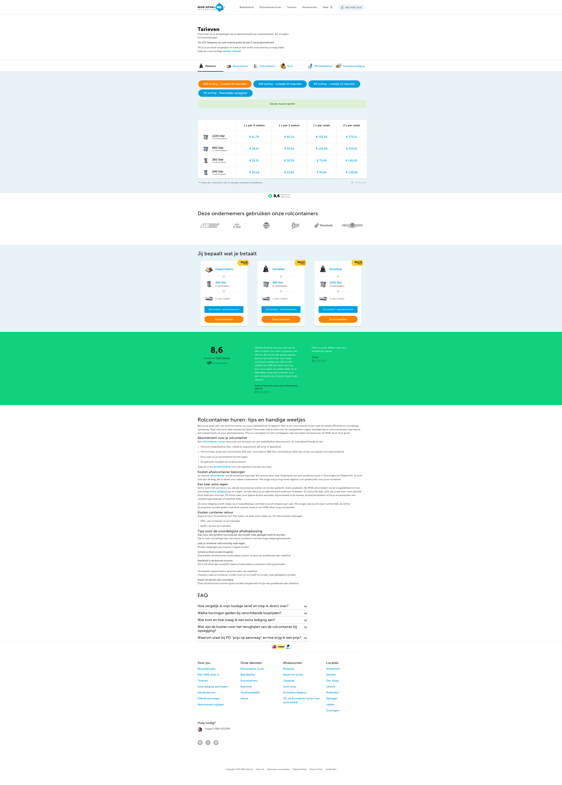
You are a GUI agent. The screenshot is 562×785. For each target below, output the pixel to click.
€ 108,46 (352, 172)
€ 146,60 (352, 160)
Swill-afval (289, 686)
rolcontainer (217, 475)
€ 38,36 (289, 160)
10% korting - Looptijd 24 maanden (280, 83)
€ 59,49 (322, 172)
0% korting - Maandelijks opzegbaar (225, 93)
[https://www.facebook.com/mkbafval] (200, 742)
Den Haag (332, 680)
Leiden (330, 704)
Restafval (288, 668)
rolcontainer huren (214, 441)
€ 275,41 (351, 136)
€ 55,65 (289, 148)
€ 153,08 (321, 136)
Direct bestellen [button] (224, 319)
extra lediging (218, 491)
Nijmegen (332, 698)
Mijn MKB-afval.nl (208, 674)
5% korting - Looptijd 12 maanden (334, 83)
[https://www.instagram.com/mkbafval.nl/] (208, 742)
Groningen (332, 710)
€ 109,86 (322, 148)
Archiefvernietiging (294, 692)
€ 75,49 (322, 160)
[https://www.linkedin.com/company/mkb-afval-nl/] (216, 742)
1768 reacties (223, 358)
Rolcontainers (248, 680)
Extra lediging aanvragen (213, 686)
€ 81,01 (289, 136)
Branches (246, 686)
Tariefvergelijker (250, 692)
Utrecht (330, 686)
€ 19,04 (254, 172)
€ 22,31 (254, 160)
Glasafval (288, 680)
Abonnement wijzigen (211, 704)
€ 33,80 (289, 172)
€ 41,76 (254, 136)
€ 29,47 (254, 148)
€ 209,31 (351, 148)
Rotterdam (332, 692)
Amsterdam (333, 668)
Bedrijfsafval (247, 7)
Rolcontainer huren (270, 7)
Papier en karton (293, 674)
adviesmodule (222, 466)
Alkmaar (331, 674)
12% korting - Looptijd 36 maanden (224, 83)
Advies (244, 698)
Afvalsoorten (309, 7)
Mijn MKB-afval (353, 7)
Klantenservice (206, 692)
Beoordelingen (207, 668)
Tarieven (292, 7)
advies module (232, 51)
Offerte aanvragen (209, 698)
